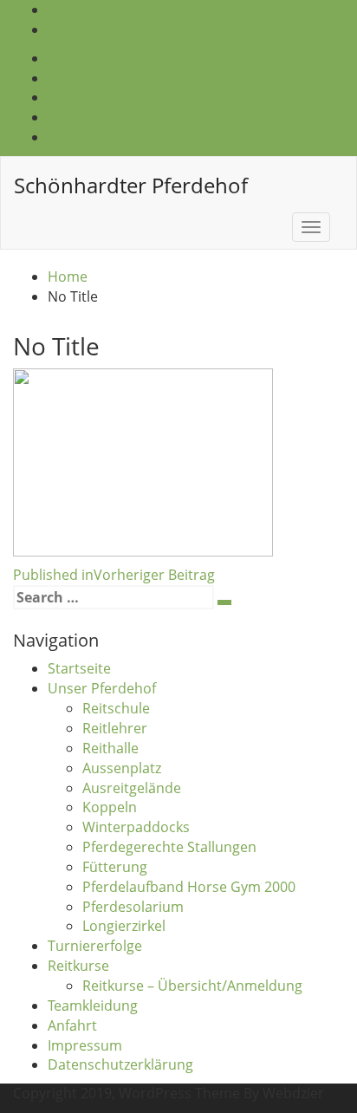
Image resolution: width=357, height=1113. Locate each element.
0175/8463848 (93, 9)
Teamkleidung (93, 1005)
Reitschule (116, 708)
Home (68, 276)
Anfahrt (72, 1025)
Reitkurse (78, 965)
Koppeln (109, 807)
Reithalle (110, 748)
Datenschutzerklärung (120, 1064)
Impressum (85, 1045)
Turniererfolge (95, 945)
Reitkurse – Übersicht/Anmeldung (192, 985)
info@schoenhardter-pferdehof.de (160, 29)
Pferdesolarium (133, 906)
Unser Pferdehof (102, 688)
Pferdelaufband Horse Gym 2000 (188, 886)
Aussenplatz (121, 768)
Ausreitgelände (131, 787)
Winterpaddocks (136, 826)
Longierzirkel (124, 925)
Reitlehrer (114, 728)
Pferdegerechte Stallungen (169, 846)
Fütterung (114, 866)
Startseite (79, 668)
